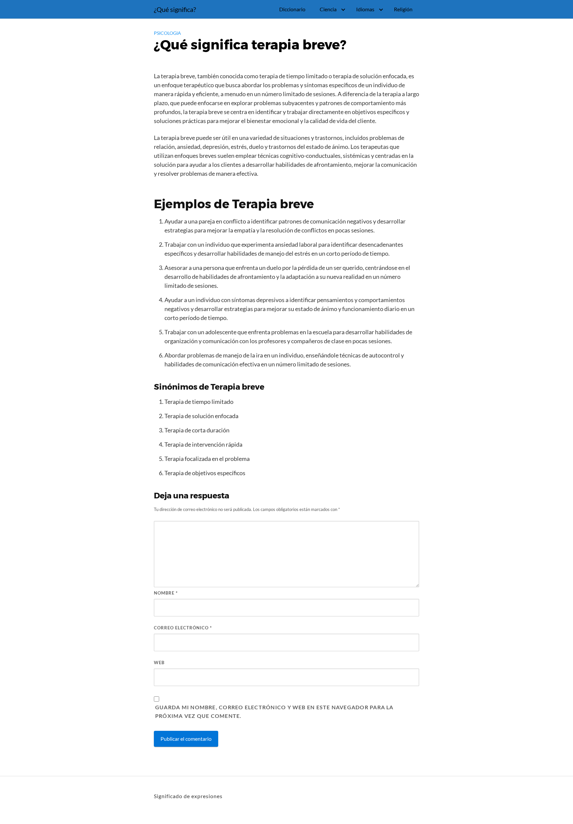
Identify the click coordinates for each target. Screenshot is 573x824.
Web (159, 662)
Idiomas (365, 9)
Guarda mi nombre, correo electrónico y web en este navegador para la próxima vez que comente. (274, 711)
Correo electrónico (183, 627)
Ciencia (328, 9)
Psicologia (167, 33)
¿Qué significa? (175, 9)
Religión (403, 9)
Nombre (166, 593)
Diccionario (292, 9)
